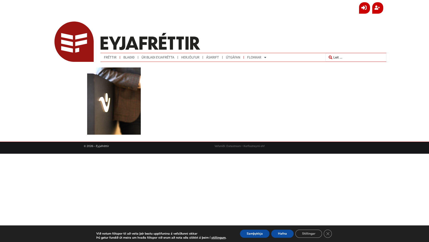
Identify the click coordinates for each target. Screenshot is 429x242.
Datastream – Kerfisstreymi (243, 146)
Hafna (282, 233)
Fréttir (110, 57)
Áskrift (212, 57)
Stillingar (308, 233)
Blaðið (129, 57)
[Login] (364, 8)
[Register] (377, 8)
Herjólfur (190, 57)
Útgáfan (233, 57)
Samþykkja (255, 233)
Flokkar (254, 57)
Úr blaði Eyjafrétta (157, 57)
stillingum (218, 238)
